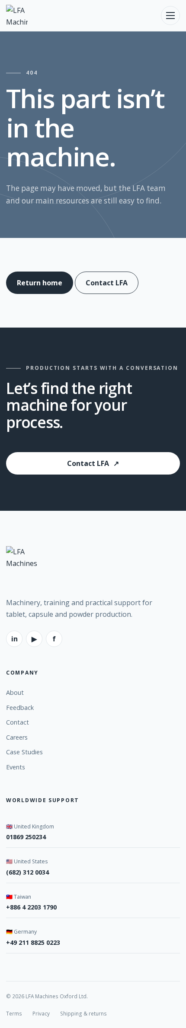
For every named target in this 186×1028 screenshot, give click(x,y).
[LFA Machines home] (17, 15)
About (15, 692)
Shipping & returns (83, 1013)
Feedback (20, 707)
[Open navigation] (170, 15)
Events (15, 767)
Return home (39, 282)
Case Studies (24, 752)
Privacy (41, 1013)
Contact (17, 722)
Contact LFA (107, 282)
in (14, 639)
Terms (14, 1013)
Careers (17, 737)
